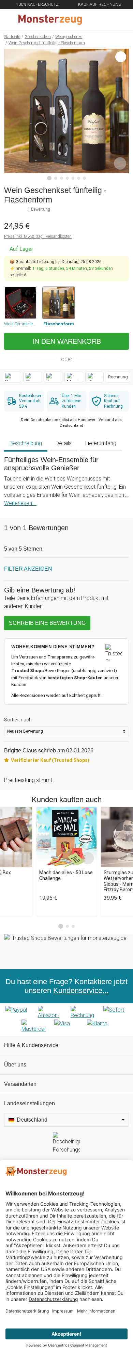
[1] (49, 178)
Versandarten (20, 1084)
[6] (78, 178)
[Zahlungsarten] (66, 1019)
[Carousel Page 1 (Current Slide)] (60, 926)
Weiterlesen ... (20, 503)
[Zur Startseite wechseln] (50, 20)
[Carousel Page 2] (67, 926)
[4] (67, 178)
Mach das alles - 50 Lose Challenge (66, 875)
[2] (55, 178)
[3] (61, 178)
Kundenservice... (80, 990)
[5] (73, 178)
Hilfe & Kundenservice (31, 1045)
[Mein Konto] (120, 20)
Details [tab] (64, 443)
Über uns (15, 1064)
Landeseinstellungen (29, 1103)
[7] (84, 178)
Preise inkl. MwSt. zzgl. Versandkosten (38, 236)
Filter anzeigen (28, 569)
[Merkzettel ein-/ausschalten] (120, 163)
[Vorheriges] (11, 114)
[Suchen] (91, 20)
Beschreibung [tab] (26, 443)
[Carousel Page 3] (73, 926)
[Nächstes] (122, 114)
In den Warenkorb (66, 341)
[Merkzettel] (105, 20)
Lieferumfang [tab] (100, 443)
